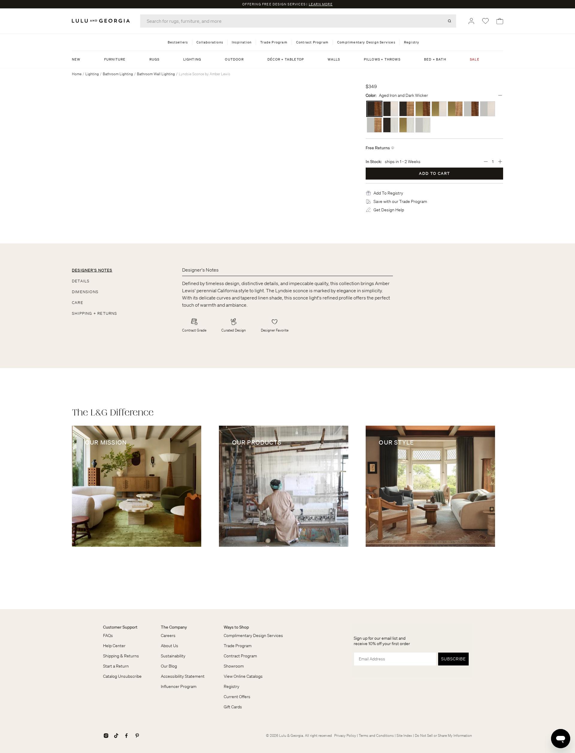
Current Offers (237, 696)
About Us (169, 645)
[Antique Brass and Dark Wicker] (422, 108)
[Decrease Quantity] (486, 162)
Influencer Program (178, 686)
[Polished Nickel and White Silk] (422, 125)
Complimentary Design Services (253, 635)
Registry (231, 686)
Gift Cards (233, 707)
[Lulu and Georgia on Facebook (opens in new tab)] (126, 736)
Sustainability (173, 656)
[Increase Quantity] (500, 162)
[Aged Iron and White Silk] (390, 125)
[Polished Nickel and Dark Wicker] (471, 108)
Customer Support (120, 627)
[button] (388, 193)
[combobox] (298, 21)
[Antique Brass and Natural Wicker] (455, 108)
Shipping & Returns (121, 656)
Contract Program (240, 656)
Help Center (114, 645)
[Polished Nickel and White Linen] (487, 108)
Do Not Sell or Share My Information (443, 735)
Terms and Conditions (376, 735)
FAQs (108, 635)
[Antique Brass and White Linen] (439, 108)
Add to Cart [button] (434, 173)
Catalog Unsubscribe (122, 676)
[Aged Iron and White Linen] (390, 108)
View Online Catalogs (243, 676)
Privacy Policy (345, 735)
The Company (174, 627)
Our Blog (169, 666)
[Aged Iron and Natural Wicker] (406, 108)
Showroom (234, 666)
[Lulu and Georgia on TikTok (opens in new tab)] (116, 735)
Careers (168, 635)
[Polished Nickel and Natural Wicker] (374, 125)
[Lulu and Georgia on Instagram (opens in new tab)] (106, 736)
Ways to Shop (236, 627)
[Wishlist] (485, 21)
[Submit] (449, 21)
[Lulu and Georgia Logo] (102, 21)
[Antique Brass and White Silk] (406, 125)
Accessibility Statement (183, 676)
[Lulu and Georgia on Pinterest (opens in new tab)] (137, 736)
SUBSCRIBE (453, 659)
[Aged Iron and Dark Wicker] (374, 108)
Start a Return (116, 666)
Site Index (404, 735)
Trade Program (238, 645)
